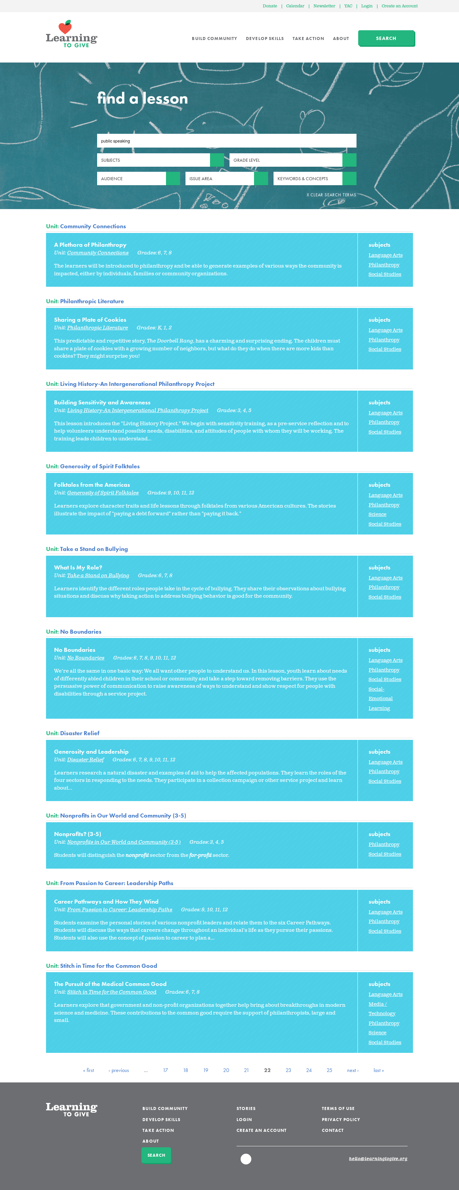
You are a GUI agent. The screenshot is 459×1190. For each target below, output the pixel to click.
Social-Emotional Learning (381, 699)
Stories (246, 1108)
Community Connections (93, 226)
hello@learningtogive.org (378, 1159)
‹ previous (119, 1070)
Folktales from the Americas (92, 484)
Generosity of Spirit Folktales (100, 466)
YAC (348, 6)
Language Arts (386, 255)
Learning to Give (71, 33)
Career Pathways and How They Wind (106, 901)
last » (379, 1070)
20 (226, 1070)
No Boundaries (80, 631)
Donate (270, 6)
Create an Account (400, 6)
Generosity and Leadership (91, 751)
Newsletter (324, 6)
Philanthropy (384, 265)
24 (309, 1070)
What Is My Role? (78, 567)
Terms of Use (338, 1108)
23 (288, 1070)
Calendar (295, 6)
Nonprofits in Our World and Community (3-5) (123, 815)
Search (386, 38)
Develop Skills (265, 38)
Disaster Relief (79, 733)
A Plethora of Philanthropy (90, 244)
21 (246, 1070)
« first (88, 1070)
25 (329, 1070)
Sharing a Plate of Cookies (90, 319)
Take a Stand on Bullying (94, 549)
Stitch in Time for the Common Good (108, 965)
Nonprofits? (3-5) (77, 834)
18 (185, 1070)
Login (367, 6)
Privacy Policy (341, 1119)
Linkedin (246, 1162)
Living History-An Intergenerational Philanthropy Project (137, 384)
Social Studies (385, 274)
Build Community (214, 38)
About (341, 38)
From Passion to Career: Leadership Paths (116, 883)
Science (377, 514)
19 (205, 1070)
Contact (333, 1130)
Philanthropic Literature (92, 301)
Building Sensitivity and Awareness (102, 402)
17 (165, 1070)
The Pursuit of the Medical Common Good (110, 984)
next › (353, 1070)
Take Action (308, 38)
